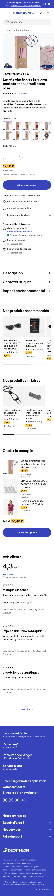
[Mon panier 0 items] (48, 13)
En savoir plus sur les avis (14, 577)
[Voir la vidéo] (7, 65)
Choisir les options (27, 532)
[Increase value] (19, 156)
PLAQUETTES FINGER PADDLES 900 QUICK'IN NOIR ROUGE (12, 344)
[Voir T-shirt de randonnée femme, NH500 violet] (10, 507)
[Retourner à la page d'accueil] (23, 13)
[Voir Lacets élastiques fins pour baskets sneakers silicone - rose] (10, 467)
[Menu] (6, 13)
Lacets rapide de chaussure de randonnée (12, 413)
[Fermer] (49, 4)
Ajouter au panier (27, 185)
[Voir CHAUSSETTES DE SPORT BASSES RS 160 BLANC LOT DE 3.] (10, 487)
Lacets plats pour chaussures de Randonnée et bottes (34, 414)
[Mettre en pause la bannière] (44, 4)
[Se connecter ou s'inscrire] (41, 13)
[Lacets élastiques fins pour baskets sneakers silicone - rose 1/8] (21, 51)
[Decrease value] (6, 156)
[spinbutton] (12, 156)
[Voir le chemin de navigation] (4, 30)
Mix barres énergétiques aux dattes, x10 (34, 343)
